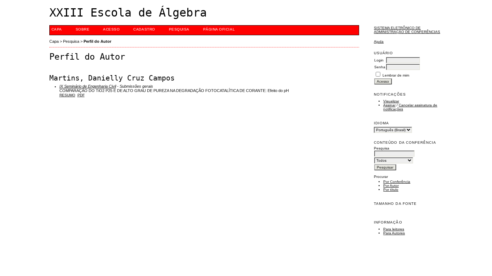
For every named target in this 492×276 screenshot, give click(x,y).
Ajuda (379, 41)
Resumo (67, 95)
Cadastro (144, 29)
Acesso (111, 29)
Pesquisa (179, 29)
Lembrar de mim (396, 75)
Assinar (389, 105)
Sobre (83, 29)
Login (379, 60)
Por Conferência (396, 182)
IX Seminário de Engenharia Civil (87, 86)
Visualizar (391, 101)
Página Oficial (219, 29)
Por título (390, 190)
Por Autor (391, 186)
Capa (57, 29)
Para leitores (393, 229)
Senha (379, 67)
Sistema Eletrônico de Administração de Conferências (407, 30)
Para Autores (394, 233)
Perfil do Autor (97, 41)
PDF (81, 95)
